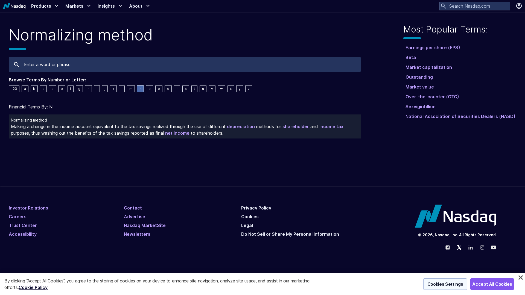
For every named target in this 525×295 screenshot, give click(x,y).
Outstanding (419, 77)
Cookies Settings (445, 284)
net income (177, 133)
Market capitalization (429, 67)
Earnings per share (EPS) (433, 47)
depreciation (241, 126)
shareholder (295, 126)
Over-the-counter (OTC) (432, 96)
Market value (420, 87)
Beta (411, 57)
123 (14, 89)
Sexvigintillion (421, 106)
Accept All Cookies (492, 284)
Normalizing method (29, 120)
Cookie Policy (33, 287)
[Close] (520, 277)
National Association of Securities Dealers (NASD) (460, 116)
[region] (262, 284)
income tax (331, 126)
